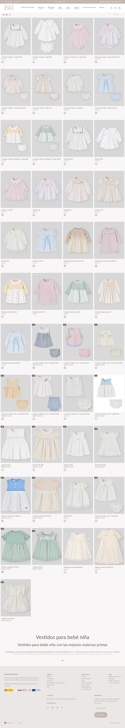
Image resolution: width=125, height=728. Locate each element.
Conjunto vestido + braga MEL (42, 57)
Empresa (49, 674)
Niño (68, 8)
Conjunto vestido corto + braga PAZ (106, 516)
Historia (49, 676)
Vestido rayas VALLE (8, 618)
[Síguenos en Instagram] (57, 708)
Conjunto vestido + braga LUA (42, 108)
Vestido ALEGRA (100, 465)
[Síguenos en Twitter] (52, 708)
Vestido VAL (68, 210)
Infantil (76, 8)
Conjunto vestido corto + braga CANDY (76, 363)
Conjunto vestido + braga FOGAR (106, 108)
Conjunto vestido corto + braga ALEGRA (77, 414)
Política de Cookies (114, 680)
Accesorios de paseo (89, 7)
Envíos (83, 680)
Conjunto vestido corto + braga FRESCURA (109, 363)
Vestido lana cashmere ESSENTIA (105, 261)
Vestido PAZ (5, 261)
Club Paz (83, 676)
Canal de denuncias (114, 683)
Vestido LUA (99, 210)
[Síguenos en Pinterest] (62, 708)
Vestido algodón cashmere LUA (74, 261)
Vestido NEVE (68, 159)
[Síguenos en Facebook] (48, 708)
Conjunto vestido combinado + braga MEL (14, 159)
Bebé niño (51, 8)
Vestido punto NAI (39, 312)
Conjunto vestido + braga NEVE (11, 57)
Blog (48, 687)
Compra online (85, 674)
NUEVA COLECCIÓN (27, 7)
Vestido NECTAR (38, 465)
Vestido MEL (99, 159)
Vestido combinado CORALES (11, 516)
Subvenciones (51, 685)
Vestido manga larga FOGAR (10, 363)
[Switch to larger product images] (3, 14)
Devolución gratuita (86, 683)
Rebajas (101, 7)
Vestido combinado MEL (9, 312)
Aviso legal (111, 678)
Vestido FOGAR (38, 261)
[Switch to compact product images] (10, 14)
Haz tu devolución (86, 689)
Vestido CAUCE (38, 567)
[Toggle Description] (62, 660)
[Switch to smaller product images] (7, 14)
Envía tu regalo (85, 685)
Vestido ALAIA (68, 465)
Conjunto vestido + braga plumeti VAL (13, 108)
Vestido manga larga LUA (103, 312)
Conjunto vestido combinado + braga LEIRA (47, 159)
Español (17, 1)
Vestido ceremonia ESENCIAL (73, 567)
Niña (60, 8)
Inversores (50, 680)
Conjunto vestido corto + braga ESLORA (45, 363)
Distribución (50, 678)
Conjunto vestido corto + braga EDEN (107, 414)
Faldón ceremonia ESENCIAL (104, 567)
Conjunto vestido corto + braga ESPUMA (46, 414)
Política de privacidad (115, 676)
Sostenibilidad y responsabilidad (56, 683)
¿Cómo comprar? (86, 678)
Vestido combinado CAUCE (10, 567)
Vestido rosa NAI (6, 210)
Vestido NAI (36, 210)
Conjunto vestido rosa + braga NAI (75, 57)
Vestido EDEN (6, 465)
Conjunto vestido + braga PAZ (73, 108)
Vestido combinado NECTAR (42, 516)
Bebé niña (41, 8)
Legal (110, 674)
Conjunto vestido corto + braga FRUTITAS (14, 414)
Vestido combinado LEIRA (72, 312)
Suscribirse (100, 715)
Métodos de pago (86, 687)
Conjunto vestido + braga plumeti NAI (107, 57)
